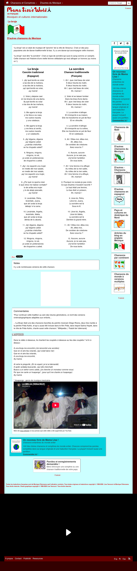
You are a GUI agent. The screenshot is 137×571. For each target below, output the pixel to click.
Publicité (27, 558)
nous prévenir (24, 431)
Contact (18, 558)
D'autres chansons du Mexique (24, 38)
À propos (9, 558)
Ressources (38, 558)
